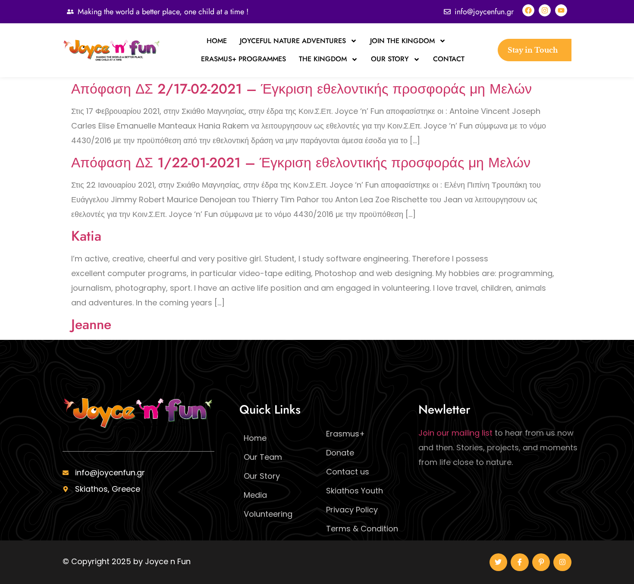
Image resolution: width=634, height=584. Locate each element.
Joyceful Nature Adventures (293, 41)
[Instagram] (545, 10)
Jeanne (91, 324)
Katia (86, 236)
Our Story (390, 59)
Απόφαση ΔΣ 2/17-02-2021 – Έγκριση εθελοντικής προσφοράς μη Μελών (301, 89)
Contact (449, 59)
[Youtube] (561, 10)
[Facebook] (528, 10)
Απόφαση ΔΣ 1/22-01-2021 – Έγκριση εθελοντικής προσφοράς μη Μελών (300, 163)
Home (217, 41)
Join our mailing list (455, 432)
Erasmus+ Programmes (243, 59)
